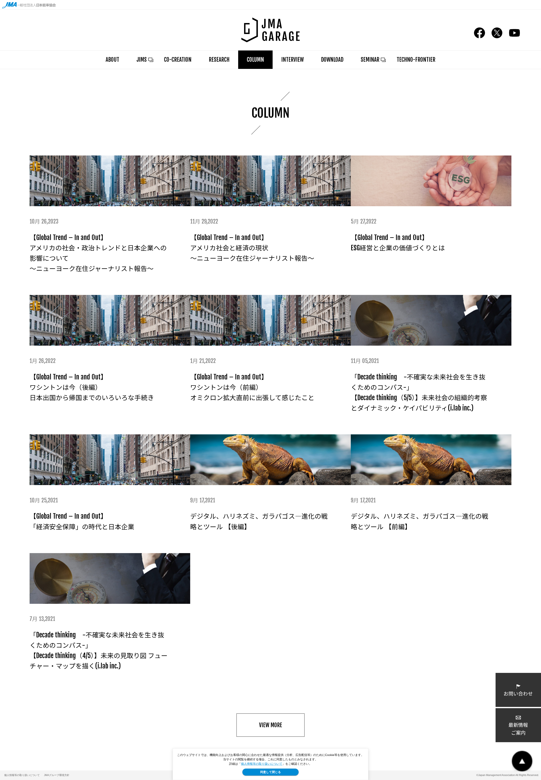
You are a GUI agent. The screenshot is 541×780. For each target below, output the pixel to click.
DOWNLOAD (332, 59)
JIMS (142, 59)
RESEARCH (219, 59)
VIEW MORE (270, 725)
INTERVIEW (292, 59)
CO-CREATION (177, 59)
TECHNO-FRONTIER (416, 59)
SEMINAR (370, 59)
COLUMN (255, 59)
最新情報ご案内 (518, 729)
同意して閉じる (270, 772)
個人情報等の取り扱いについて (261, 763)
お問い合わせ (518, 694)
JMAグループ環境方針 (56, 775)
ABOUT (112, 59)
